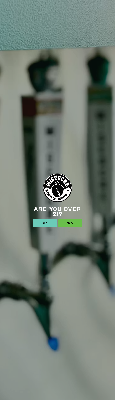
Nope (70, 222)
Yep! (45, 222)
